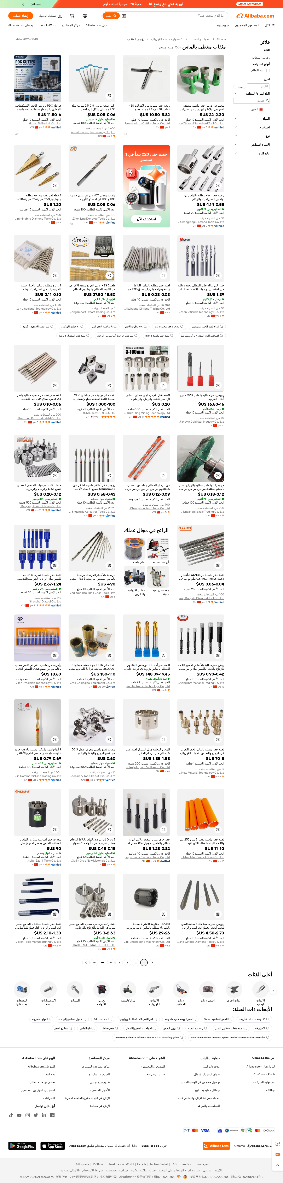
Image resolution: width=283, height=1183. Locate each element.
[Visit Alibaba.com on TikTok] (10, 1115)
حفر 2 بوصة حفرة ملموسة (178, 1019)
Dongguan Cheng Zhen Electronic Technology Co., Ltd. (146, 686)
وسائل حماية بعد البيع (207, 1090)
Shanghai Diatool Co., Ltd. (45, 601)
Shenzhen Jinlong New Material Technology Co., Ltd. (200, 772)
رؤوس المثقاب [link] (136, 39)
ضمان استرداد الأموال (207, 1074)
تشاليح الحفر (61, 1028)
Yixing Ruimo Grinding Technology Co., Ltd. (92, 132)
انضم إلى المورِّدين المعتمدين (38, 1090)
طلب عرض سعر (155, 1074)
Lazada (141, 1164)
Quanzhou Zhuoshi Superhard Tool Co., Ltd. (200, 123)
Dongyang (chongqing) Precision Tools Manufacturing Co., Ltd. (37, 941)
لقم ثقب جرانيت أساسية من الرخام (115, 335)
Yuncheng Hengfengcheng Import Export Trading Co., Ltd (92, 312)
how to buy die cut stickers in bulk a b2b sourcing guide (147, 1037)
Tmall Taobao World (121, 1164)
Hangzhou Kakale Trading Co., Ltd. (202, 511)
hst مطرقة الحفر (134, 326)
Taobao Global (159, 1164)
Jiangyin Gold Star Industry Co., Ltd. (201, 421)
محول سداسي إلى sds (70, 1019)
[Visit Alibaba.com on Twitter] (35, 1115)
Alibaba (221, 39)
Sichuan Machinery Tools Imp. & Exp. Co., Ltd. (92, 776)
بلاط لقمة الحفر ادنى (102, 326)
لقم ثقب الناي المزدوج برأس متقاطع (200, 335)
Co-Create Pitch (264, 1074)
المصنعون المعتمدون (152, 1066)
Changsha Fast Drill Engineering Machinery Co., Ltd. (146, 941)
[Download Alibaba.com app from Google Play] (22, 1146)
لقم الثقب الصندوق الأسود (36, 326)
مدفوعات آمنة (211, 1066)
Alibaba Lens (259, 1145)
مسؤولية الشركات (264, 1082)
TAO (174, 1164)
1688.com (99, 1164)
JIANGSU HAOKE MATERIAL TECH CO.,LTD (92, 945)
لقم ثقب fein (101, 1019)
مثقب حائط (108, 1028)
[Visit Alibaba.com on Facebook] (52, 1115)
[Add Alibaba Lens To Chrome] (216, 1146)
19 (94, 962)
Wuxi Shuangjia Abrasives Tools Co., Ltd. (92, 511)
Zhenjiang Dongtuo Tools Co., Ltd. (93, 218)
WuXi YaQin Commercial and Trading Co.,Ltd (37, 776)
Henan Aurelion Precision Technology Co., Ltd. (37, 682)
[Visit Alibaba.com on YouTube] (19, 1115)
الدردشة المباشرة (99, 1074)
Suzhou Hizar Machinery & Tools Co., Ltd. (200, 857)
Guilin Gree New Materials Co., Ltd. (93, 860)
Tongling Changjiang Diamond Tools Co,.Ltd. (200, 222)
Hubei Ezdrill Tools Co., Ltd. (44, 860)
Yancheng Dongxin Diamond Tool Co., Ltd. (200, 598)
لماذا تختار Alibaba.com (261, 1066)
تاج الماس (85, 1028)
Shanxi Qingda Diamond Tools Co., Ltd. (200, 941)
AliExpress (82, 1164)
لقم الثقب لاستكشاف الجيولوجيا (136, 1019)
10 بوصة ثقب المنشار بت (252, 1019)
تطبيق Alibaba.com (81, 1145)
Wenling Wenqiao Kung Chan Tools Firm (92, 592)
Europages (202, 1164)
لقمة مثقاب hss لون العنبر (229, 1028)
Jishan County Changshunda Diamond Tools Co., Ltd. (146, 857)
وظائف (270, 1090)
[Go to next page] (86, 962)
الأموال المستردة (100, 1090)
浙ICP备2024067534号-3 (247, 1176)
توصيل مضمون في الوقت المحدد (200, 1082)
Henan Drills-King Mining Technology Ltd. (146, 413)
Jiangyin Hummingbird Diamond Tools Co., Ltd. (37, 218)
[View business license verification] (179, 1177)
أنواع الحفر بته (39, 1019)
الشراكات (49, 1098)
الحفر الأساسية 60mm (215, 1019)
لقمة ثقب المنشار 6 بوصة (72, 335)
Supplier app (150, 1145)
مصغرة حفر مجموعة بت (167, 326)
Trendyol (185, 1164)
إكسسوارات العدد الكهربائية (167, 39)
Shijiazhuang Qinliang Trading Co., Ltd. (146, 308)
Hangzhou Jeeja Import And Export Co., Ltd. (146, 767)
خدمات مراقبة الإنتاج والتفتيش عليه (199, 1098)
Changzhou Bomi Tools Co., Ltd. (149, 508)
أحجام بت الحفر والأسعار (139, 1028)
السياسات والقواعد (208, 1105)
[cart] (71, 16)
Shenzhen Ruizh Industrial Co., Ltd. (39, 418)
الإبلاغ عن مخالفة (100, 1105)
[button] (123, 15)
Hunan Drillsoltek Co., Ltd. (44, 123)
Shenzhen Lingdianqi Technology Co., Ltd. (37, 308)
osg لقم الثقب (195, 1028)
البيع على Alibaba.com (41, 1066)
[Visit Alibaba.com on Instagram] (27, 1115)
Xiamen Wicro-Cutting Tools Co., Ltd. (146, 123)
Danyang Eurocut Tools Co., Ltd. (40, 506)
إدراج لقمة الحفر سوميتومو (205, 326)
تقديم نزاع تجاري (100, 1082)
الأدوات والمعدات (200, 39)
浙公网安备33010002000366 (209, 1176)
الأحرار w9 (260, 1028)
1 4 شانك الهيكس (71, 326)
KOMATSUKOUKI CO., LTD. (98, 413)
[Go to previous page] (152, 962)
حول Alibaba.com (263, 1057)
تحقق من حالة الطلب (42, 1082)
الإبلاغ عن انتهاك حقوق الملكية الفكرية (87, 1098)
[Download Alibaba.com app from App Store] (52, 1146)
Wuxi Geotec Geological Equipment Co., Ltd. (92, 682)
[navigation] (251, 501)
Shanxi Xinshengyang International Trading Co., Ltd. (200, 682)
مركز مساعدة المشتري (96, 1066)
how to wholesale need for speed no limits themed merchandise (228, 1037)
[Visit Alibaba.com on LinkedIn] (44, 1115)
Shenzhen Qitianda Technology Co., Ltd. (200, 312)
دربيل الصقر (170, 1028)
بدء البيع (50, 1074)
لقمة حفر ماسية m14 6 (157, 335)
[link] (277, 1143)
